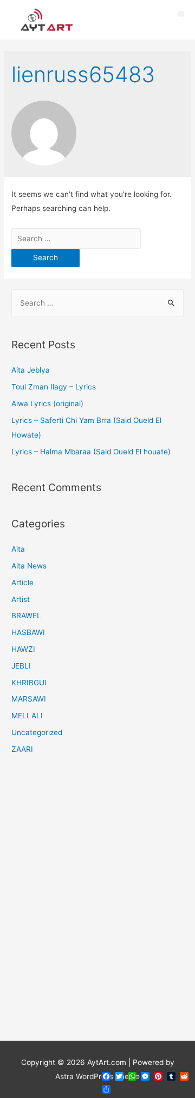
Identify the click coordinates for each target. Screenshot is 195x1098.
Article (22, 582)
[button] (181, 14)
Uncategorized (36, 732)
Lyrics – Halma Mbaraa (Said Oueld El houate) (91, 451)
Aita (18, 549)
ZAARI (22, 749)
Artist (20, 599)
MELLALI (27, 715)
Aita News (29, 565)
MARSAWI (28, 698)
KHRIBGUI (29, 682)
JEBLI (21, 666)
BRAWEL (26, 615)
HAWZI (23, 649)
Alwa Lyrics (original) (47, 403)
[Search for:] (76, 238)
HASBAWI (28, 632)
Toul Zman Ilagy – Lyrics (53, 386)
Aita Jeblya (30, 370)
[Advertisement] (97, 904)
